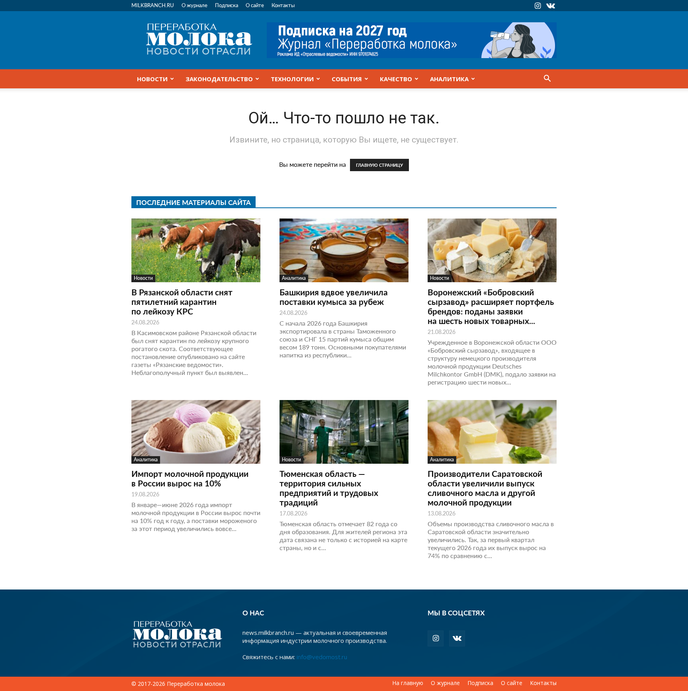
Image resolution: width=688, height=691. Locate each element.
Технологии (292, 79)
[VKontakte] (551, 5)
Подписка (226, 5)
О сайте (255, 5)
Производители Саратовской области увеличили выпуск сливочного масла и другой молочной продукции (485, 488)
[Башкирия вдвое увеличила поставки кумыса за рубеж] (344, 250)
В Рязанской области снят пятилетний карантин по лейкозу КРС (182, 301)
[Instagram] (537, 5)
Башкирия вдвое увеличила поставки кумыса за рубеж (334, 296)
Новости (152, 79)
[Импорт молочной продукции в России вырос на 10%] (195, 432)
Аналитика (449, 79)
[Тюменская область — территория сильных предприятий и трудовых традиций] (344, 432)
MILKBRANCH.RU (152, 5)
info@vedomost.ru (322, 657)
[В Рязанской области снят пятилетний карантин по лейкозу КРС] (195, 250)
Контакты (283, 5)
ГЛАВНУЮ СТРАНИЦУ (379, 165)
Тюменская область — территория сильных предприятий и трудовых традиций (329, 488)
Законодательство (219, 79)
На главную (407, 683)
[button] (547, 79)
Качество (396, 79)
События (347, 79)
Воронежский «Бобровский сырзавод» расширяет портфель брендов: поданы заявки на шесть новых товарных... (491, 306)
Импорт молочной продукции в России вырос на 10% (189, 478)
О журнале (194, 5)
